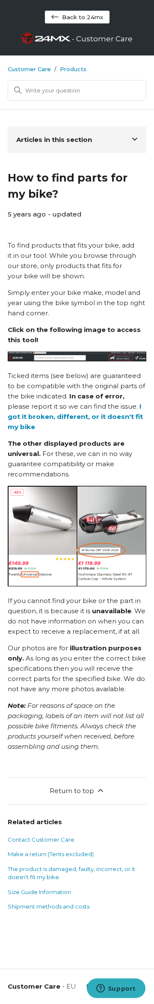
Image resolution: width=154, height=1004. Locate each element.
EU (71, 986)
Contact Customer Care (41, 839)
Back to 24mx (82, 17)
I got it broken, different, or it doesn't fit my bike (75, 416)
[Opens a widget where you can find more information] (115, 989)
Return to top (72, 791)
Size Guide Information (39, 892)
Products (73, 69)
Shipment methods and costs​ (48, 906)
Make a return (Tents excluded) (51, 854)
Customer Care (29, 69)
